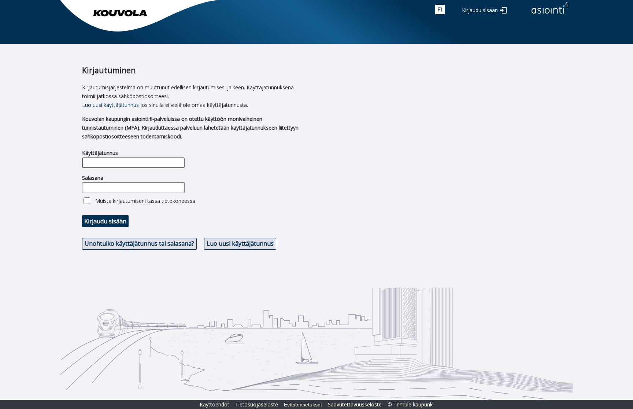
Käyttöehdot (214, 404)
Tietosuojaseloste (256, 404)
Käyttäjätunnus (100, 152)
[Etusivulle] (550, 14)
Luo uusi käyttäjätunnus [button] (240, 243)
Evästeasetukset (303, 405)
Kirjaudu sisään (480, 10)
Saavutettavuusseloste (355, 404)
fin (440, 9)
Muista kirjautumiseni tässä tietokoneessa (145, 200)
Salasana (92, 177)
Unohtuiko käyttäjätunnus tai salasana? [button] (139, 243)
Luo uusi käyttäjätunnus (110, 104)
